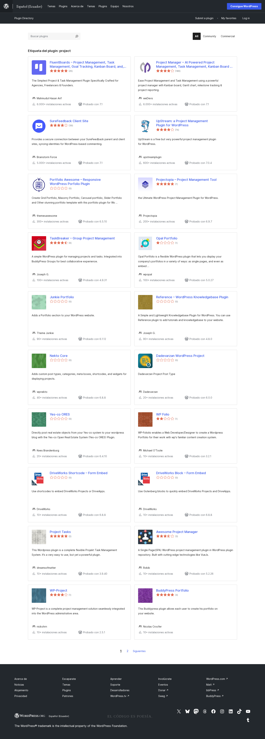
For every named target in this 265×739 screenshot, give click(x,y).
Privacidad (20, 696)
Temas (66, 684)
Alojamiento (21, 690)
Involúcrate (165, 678)
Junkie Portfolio (62, 297)
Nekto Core (59, 356)
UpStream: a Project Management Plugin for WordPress (182, 123)
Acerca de (20, 678)
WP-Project (58, 590)
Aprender (116, 678)
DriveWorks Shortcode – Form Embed (78, 473)
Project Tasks (60, 532)
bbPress (212, 690)
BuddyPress (215, 696)
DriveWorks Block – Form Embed (181, 473)
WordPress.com (217, 678)
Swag (163, 696)
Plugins (66, 690)
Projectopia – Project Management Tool (186, 180)
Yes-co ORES (60, 414)
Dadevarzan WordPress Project (180, 356)
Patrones (67, 696)
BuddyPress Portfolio (172, 590)
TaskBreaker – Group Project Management (82, 238)
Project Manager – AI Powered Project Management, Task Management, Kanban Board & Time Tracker (194, 64)
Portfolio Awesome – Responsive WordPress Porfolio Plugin (75, 182)
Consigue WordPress (244, 6)
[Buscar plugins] (76, 36)
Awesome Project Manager (177, 532)
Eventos (163, 684)
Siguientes (139, 651)
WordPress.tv (119, 696)
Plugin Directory (24, 18)
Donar (163, 690)
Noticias (19, 684)
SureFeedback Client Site (69, 121)
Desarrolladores (119, 690)
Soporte (115, 684)
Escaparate (69, 678)
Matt (210, 684)
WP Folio (162, 414)
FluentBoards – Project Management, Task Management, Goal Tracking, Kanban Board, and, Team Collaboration (87, 64)
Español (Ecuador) (59, 716)
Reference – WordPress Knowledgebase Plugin (192, 297)
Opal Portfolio (166, 238)
